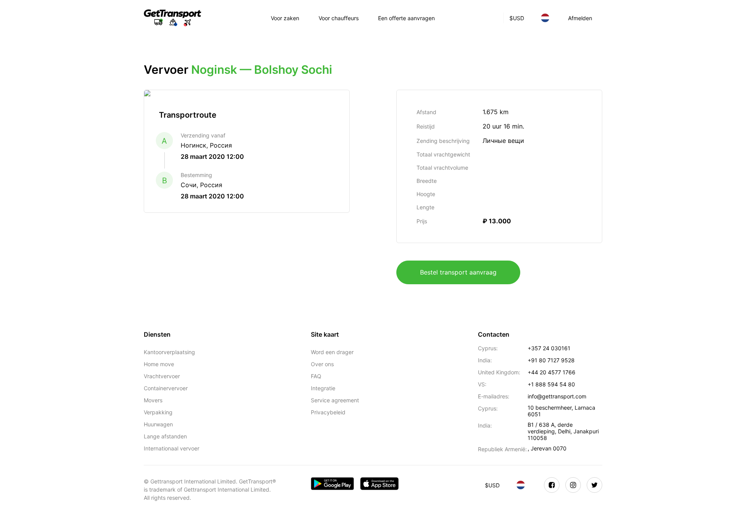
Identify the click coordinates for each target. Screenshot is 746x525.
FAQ (316, 376)
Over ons (322, 364)
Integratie (323, 388)
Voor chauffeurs (339, 18)
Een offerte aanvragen (406, 18)
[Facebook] (551, 485)
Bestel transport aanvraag (458, 272)
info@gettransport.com (557, 396)
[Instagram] (573, 485)
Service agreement (335, 400)
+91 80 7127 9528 (551, 360)
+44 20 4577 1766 (551, 372)
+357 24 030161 (549, 348)
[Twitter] (594, 485)
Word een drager (332, 352)
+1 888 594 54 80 (551, 384)
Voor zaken (285, 18)
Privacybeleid (328, 412)
